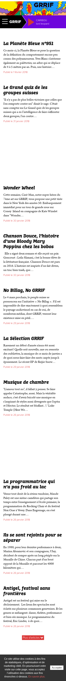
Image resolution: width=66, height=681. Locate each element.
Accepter (57, 667)
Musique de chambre (26, 382)
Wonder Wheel (19, 188)
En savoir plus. (36, 676)
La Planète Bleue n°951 (28, 43)
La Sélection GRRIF (23, 338)
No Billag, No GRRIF (24, 290)
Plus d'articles (31, 637)
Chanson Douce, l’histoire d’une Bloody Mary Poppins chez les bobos (31, 241)
